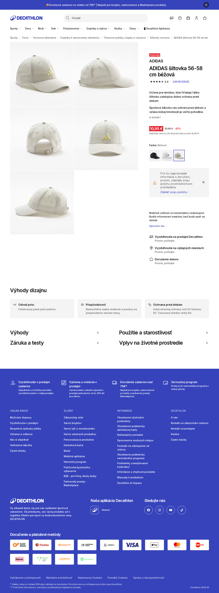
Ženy (28, 28)
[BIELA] (167, 155)
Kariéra (175, 434)
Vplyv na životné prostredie (151, 343)
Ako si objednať (19, 439)
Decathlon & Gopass (129, 482)
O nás (174, 417)
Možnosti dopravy (21, 417)
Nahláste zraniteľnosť (59, 577)
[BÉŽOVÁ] (179, 155)
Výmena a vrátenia (21, 434)
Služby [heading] (68, 410)
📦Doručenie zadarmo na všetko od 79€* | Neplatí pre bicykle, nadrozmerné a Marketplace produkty (106, 4)
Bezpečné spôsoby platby (25, 428)
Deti (54, 28)
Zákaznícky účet (73, 417)
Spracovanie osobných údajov (135, 440)
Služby (118, 28)
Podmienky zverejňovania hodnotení (132, 465)
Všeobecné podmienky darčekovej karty (131, 428)
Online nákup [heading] (19, 410)
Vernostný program (75, 461)
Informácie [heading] (124, 410)
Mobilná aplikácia (74, 456)
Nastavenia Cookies (90, 577)
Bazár (67, 450)
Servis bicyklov (73, 423)
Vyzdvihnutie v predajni (24, 423)
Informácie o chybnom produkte (136, 471)
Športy (14, 28)
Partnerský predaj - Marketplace (75, 483)
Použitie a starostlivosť (145, 333)
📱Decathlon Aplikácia (156, 28)
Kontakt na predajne (183, 428)
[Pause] (206, 5)
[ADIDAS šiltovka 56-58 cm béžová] (42, 74)
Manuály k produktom (130, 477)
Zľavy (133, 28)
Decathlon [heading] (178, 410)
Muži (41, 28)
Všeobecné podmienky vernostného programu (131, 456)
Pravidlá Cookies (118, 577)
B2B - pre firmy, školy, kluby (80, 476)
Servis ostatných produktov (80, 434)
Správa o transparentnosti (148, 577)
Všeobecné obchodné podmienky (130, 419)
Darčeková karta (73, 445)
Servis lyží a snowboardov (79, 428)
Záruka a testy (27, 343)
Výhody (19, 333)
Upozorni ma (157, 225)
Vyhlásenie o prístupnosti (25, 577)
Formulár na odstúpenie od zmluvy (133, 447)
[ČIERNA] (155, 155)
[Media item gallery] (74, 138)
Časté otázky (18, 450)
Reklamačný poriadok (130, 434)
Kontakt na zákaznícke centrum (189, 423)
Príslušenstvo (71, 28)
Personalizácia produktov (79, 439)
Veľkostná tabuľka (21, 445)
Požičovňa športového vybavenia (77, 469)
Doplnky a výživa (97, 28)
